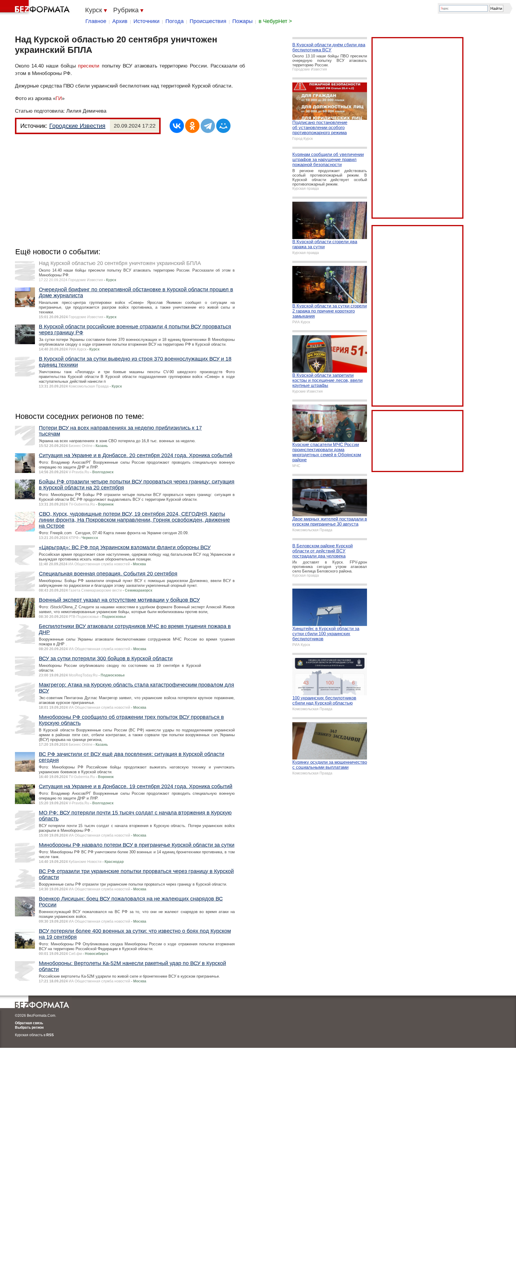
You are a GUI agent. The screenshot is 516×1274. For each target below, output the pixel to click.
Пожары (242, 21)
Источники (146, 21)
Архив (120, 21)
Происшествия (208, 21)
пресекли (88, 66)
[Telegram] (208, 126)
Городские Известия (77, 125)
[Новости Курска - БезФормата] (36, 7)
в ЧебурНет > (275, 21)
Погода (174, 21)
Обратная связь (29, 1023)
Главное (95, 21)
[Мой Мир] (223, 126)
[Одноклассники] (192, 126)
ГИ (59, 98)
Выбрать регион (29, 1027)
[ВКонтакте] (177, 126)
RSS (50, 1035)
